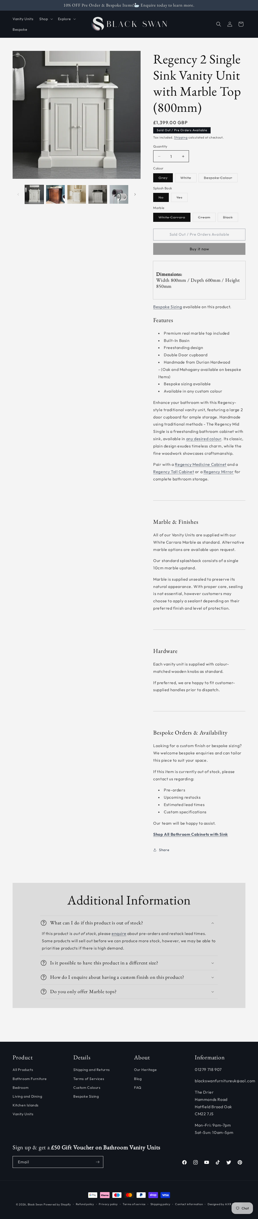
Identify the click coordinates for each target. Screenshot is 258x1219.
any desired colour (203, 438)
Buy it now (199, 249)
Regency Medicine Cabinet (200, 464)
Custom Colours (86, 1087)
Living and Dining (27, 1096)
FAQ (137, 1087)
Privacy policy (108, 1204)
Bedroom (20, 1087)
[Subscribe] (97, 1162)
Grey (165, 178)
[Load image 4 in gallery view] (97, 194)
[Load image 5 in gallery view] (119, 194)
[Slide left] (18, 194)
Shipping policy (160, 1204)
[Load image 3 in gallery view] (76, 194)
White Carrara (174, 218)
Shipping (181, 137)
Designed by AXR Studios (225, 1204)
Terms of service (134, 1204)
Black (230, 218)
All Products (23, 1069)
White (188, 178)
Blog (138, 1078)
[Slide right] (135, 194)
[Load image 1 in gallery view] (34, 194)
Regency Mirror (219, 471)
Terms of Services (88, 1078)
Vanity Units (23, 1114)
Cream (207, 218)
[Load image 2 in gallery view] (55, 194)
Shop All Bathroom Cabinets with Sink (190, 834)
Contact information (189, 1204)
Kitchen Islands (26, 1105)
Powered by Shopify (57, 1204)
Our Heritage (145, 1069)
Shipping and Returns (91, 1069)
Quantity (160, 146)
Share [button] (164, 850)
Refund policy (85, 1204)
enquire (119, 933)
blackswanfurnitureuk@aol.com (225, 1080)
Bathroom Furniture (30, 1078)
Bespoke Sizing (167, 306)
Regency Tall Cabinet (173, 471)
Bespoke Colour (221, 178)
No (163, 198)
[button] (45, 19)
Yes (182, 198)
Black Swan (35, 1204)
